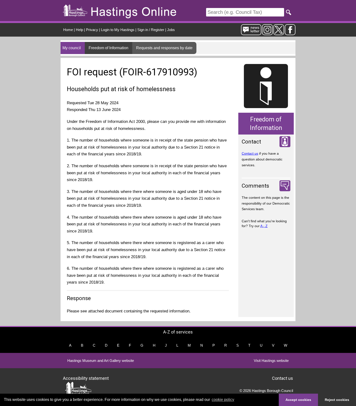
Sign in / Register (150, 30)
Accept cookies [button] (298, 400)
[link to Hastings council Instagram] (267, 33)
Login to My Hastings (117, 30)
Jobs (171, 30)
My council (71, 48)
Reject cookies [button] (337, 400)
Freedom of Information (108, 48)
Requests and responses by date (164, 48)
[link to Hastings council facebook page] (290, 33)
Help (79, 30)
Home (68, 30)
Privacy (92, 30)
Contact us (250, 153)
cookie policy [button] (223, 400)
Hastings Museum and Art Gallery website (100, 360)
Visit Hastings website (271, 360)
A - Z (264, 226)
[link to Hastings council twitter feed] (278, 33)
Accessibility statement (86, 378)
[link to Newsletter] (251, 33)
